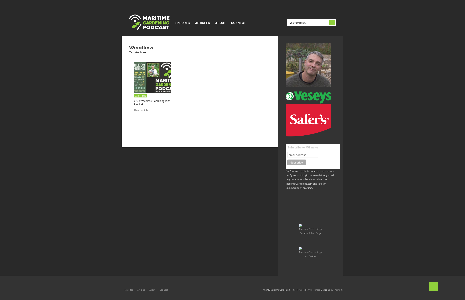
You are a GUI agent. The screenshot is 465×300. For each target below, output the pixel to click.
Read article (141, 110)
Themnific (338, 289)
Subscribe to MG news (302, 147)
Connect (238, 23)
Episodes (182, 23)
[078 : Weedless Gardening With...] (152, 77)
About (220, 23)
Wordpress (314, 289)
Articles (202, 23)
